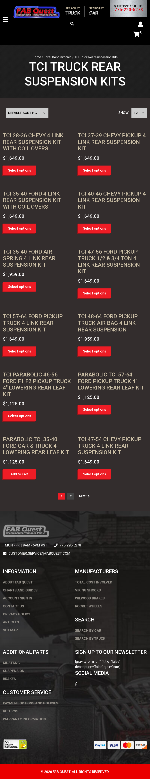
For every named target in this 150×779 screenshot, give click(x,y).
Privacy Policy (16, 614)
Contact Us (13, 606)
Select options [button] (19, 170)
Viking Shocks (88, 590)
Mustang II (12, 663)
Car (96, 11)
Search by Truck (90, 638)
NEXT (83, 496)
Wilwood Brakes (90, 598)
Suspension (13, 671)
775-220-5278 (128, 10)
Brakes (9, 679)
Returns (10, 711)
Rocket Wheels (88, 606)
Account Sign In (17, 598)
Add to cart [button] (20, 474)
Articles (11, 622)
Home (36, 57)
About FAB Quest (18, 582)
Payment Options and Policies (30, 703)
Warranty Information (24, 719)
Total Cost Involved (57, 57)
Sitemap (10, 630)
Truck (72, 11)
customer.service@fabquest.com (39, 553)
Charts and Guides (20, 590)
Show (123, 113)
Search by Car (88, 630)
